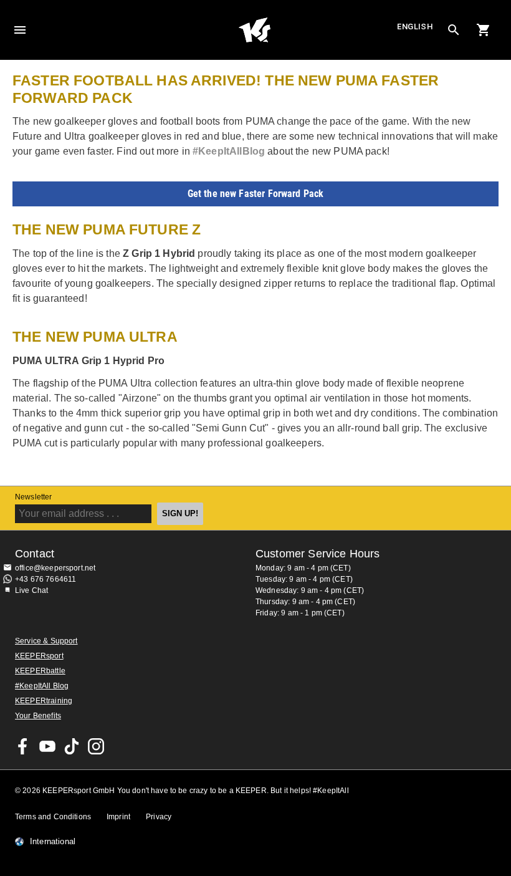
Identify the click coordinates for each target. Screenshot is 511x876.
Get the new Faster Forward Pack (256, 194)
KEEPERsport (39, 656)
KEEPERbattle (40, 671)
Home (254, 29)
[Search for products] (453, 29)
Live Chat (31, 590)
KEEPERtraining (43, 700)
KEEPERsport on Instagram (96, 746)
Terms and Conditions (53, 816)
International (52, 841)
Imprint (118, 816)
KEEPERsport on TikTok (72, 746)
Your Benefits (38, 715)
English (415, 26)
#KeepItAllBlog (229, 151)
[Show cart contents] (483, 29)
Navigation (20, 30)
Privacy (158, 816)
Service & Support (46, 641)
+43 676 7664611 (45, 579)
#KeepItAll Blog (42, 685)
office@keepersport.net (55, 568)
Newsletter (33, 497)
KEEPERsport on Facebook (23, 746)
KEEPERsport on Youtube (47, 746)
